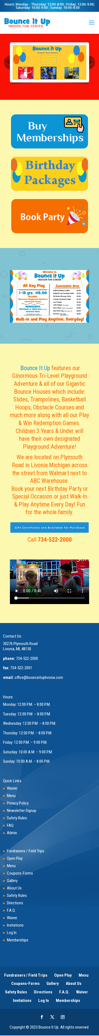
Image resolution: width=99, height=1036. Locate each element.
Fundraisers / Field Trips (25, 851)
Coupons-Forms (20, 873)
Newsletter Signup (21, 810)
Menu (11, 795)
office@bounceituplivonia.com (39, 677)
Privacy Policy (18, 803)
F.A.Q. (11, 910)
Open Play (15, 858)
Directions (15, 903)
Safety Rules (17, 818)
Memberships (17, 940)
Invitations (15, 925)
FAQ (10, 825)
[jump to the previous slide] (7, 62)
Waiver (12, 788)
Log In (11, 932)
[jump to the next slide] (92, 62)
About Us (14, 888)
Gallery (12, 880)
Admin (12, 833)
